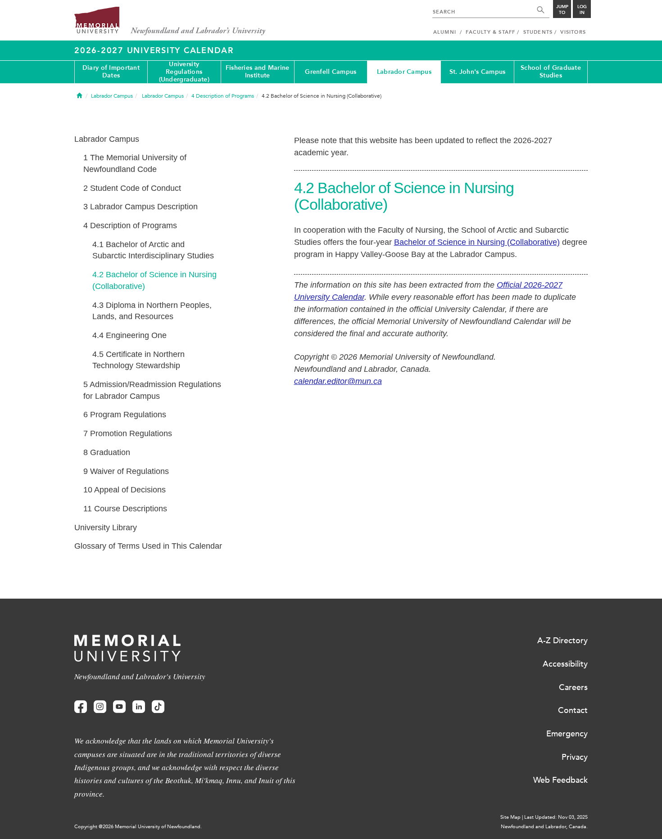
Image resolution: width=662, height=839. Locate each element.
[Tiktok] (158, 706)
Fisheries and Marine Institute (258, 71)
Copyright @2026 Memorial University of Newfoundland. (138, 827)
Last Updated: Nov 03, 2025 (556, 817)
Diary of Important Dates (111, 71)
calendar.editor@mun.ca (338, 381)
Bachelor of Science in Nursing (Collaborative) (477, 242)
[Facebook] (80, 706)
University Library (105, 527)
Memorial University (170, 21)
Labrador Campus (404, 72)
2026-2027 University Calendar (154, 50)
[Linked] (138, 706)
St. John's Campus (477, 72)
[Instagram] (100, 706)
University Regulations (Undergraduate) (184, 72)
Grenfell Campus (330, 72)
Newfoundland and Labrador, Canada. (544, 827)
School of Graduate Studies (551, 71)
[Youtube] (119, 706)
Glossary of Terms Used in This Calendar (148, 545)
